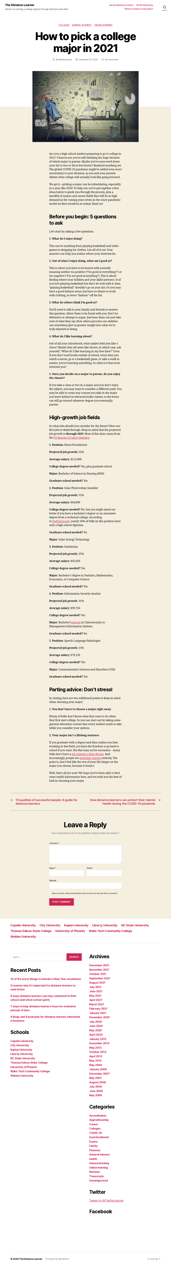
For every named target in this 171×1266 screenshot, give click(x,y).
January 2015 (97, 1039)
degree (75, 622)
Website (52, 880)
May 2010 (95, 1060)
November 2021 (99, 969)
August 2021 (97, 982)
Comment (54, 843)
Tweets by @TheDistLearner (106, 1200)
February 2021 (98, 1008)
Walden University (23, 936)
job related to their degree (88, 754)
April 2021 (95, 1000)
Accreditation (97, 1115)
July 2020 (95, 1021)
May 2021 (95, 995)
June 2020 (96, 1026)
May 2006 (95, 1095)
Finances (94, 1150)
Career (93, 1124)
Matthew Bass (65, 59)
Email (90, 868)
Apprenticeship (99, 1119)
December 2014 (99, 1043)
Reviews (94, 1171)
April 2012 (95, 1056)
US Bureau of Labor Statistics (71, 437)
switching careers (90, 758)
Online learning (103, 25)
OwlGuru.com (61, 521)
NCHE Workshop (144, 5)
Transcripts (96, 1176)
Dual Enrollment (99, 1137)
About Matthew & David (121, 5)
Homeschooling (99, 1163)
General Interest (82, 25)
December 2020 (99, 1017)
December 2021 (99, 965)
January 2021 (97, 1013)
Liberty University (104, 925)
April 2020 (96, 1034)
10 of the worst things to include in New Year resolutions (45, 979)
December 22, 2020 (88, 59)
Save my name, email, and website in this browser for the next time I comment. (85, 893)
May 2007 (95, 1078)
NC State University (135, 925)
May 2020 (95, 1030)
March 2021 (96, 1004)
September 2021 (99, 978)
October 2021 (97, 974)
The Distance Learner (19, 5)
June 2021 (95, 991)
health (93, 1159)
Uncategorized (98, 1180)
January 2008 (98, 1069)
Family (93, 1145)
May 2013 (95, 1047)
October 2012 (97, 1052)
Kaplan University (76, 925)
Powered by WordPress (57, 1259)
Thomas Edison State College (30, 931)
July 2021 (95, 987)
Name (52, 868)
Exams (93, 1141)
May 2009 (95, 1065)
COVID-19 (95, 1133)
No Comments (111, 59)
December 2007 (99, 1073)
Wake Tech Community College (110, 931)
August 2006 (97, 1082)
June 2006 (96, 1091)
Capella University (23, 925)
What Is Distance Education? (138, 9)
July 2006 (95, 1086)
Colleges (64, 25)
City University (50, 925)
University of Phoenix (70, 931)
